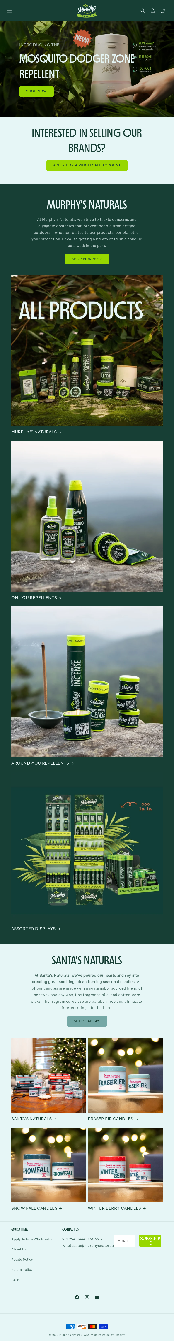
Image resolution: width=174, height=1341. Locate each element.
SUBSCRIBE (150, 1241)
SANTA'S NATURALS (31, 1119)
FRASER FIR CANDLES (110, 1119)
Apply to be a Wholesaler (31, 1239)
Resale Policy (22, 1259)
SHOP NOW (36, 91)
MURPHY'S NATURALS (34, 432)
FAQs (15, 1280)
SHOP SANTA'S (87, 1021)
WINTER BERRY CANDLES (114, 1208)
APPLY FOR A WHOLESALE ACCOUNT (87, 165)
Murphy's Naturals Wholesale (78, 1335)
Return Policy (22, 1269)
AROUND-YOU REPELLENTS (40, 763)
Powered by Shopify (111, 1335)
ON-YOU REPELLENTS (34, 598)
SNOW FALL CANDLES (34, 1208)
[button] (9, 11)
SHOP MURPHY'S (87, 259)
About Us (18, 1249)
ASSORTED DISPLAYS (33, 929)
